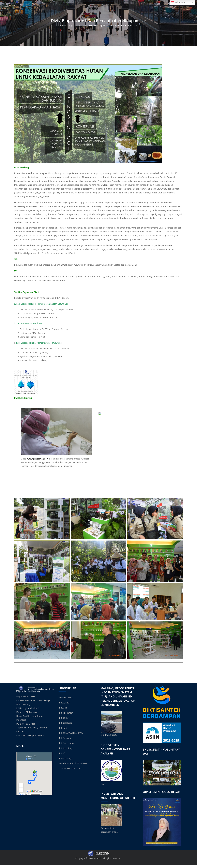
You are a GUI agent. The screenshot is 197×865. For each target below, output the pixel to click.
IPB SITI (62, 753)
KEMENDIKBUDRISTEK (69, 768)
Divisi (83, 25)
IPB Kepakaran (65, 723)
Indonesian (180, 2)
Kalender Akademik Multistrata (73, 763)
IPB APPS (63, 707)
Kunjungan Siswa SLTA (37, 458)
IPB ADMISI (64, 702)
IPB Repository (66, 748)
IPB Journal (64, 717)
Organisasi (73, 25)
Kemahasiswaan (114, 5)
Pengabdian (96, 5)
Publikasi (130, 5)
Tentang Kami (66, 5)
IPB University (65, 758)
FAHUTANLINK (66, 697)
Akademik (81, 5)
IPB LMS (63, 728)
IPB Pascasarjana (67, 743)
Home (63, 25)
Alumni (142, 5)
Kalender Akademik (159, 5)
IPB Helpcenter (66, 712)
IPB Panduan (65, 738)
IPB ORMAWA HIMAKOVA (71, 733)
